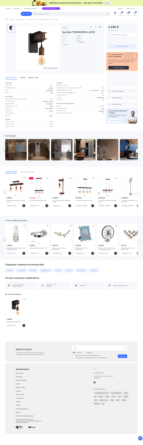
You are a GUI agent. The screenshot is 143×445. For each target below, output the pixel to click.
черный (51, 101)
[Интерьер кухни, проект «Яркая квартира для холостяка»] (16, 149)
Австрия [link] (79, 38)
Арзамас (120, 8)
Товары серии (11, 171)
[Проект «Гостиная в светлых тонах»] (107, 149)
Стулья (113, 396)
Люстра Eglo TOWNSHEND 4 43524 (83, 200)
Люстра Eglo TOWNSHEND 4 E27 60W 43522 (16, 201)
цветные (68, 270)
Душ (103, 403)
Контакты (18, 401)
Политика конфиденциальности (25, 416)
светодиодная (100, 97)
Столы (119, 396)
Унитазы (124, 400)
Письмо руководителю (22, 409)
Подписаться (122, 356)
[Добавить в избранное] (91, 27)
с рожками (94, 270)
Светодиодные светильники (101, 393)
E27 (103, 100)
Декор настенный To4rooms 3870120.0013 (59, 248)
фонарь (58, 270)
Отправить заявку (118, 68)
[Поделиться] (95, 27)
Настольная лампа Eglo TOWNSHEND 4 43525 (61, 201)
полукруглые (81, 270)
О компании (8, 8)
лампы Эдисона (49, 108)
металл (51, 106)
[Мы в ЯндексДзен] (104, 382)
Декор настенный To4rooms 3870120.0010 (128, 248)
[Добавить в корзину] (23, 205)
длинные (33, 270)
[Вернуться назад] (6, 19)
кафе (103, 108)
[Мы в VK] (101, 382)
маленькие (22, 270)
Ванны (117, 400)
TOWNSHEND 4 (80, 42)
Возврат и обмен (20, 387)
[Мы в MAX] (94, 382)
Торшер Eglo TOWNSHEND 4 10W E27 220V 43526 (130, 201)
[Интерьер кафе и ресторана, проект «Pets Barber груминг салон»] (130, 149)
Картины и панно (104, 400)
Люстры (126, 393)
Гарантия (18, 391)
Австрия (51, 88)
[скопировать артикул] (81, 36)
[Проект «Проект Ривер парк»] (84, 149)
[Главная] (13, 14)
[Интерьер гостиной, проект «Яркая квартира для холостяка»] (39, 149)
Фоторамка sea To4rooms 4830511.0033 (81, 248)
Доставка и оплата (21, 380)
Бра (95, 396)
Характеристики (11, 78)
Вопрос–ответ (33, 78)
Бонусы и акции (20, 394)
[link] (65, 27)
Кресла (107, 396)
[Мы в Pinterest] (98, 382)
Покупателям (19, 373)
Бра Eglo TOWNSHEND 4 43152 (14, 321)
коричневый (45, 101)
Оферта (18, 412)
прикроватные (46, 270)
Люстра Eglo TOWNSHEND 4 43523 (37, 200)
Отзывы (22, 78)
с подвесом (101, 110)
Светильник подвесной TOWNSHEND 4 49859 (107, 201)
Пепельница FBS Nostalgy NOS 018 (37, 248)
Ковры (112, 400)
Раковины (97, 403)
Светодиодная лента (116, 393)
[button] (102, 90)
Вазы (96, 400)
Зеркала (126, 396)
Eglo (78, 40)
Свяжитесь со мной (114, 120)
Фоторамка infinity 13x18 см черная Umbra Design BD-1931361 (106, 248)
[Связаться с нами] (140, 438)
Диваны (101, 396)
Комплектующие (27, 171)
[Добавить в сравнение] (100, 27)
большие (10, 270)
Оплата (18, 384)
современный (49, 90)
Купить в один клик (122, 46)
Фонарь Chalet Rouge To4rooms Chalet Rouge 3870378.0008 (16, 248)
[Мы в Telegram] (107, 382)
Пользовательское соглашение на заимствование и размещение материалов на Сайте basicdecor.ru (28, 421)
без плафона (50, 103)
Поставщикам (20, 398)
